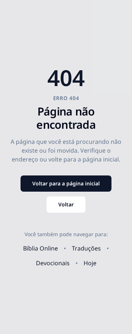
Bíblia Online (40, 248)
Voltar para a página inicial (66, 183)
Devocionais (53, 263)
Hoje (90, 263)
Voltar (66, 204)
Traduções (86, 248)
